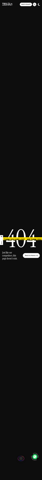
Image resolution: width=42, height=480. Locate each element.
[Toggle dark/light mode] (39, 4)
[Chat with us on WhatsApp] (35, 457)
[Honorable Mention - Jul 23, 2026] (1, 240)
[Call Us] (34, 4)
